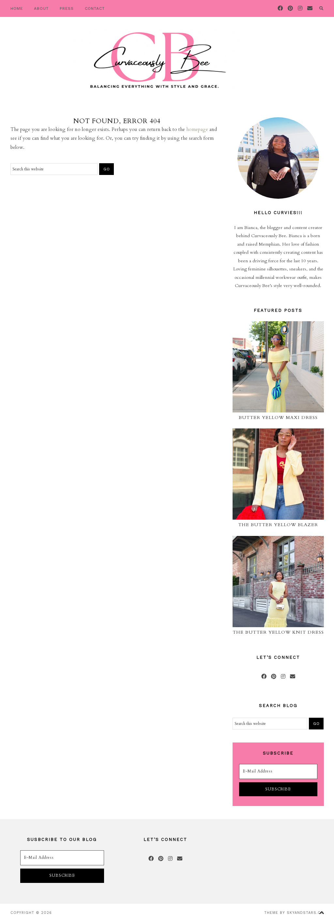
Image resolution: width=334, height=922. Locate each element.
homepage (197, 129)
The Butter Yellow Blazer (278, 525)
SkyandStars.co (305, 913)
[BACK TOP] (321, 912)
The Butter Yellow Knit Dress (278, 632)
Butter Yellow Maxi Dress (278, 417)
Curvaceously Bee (156, 60)
